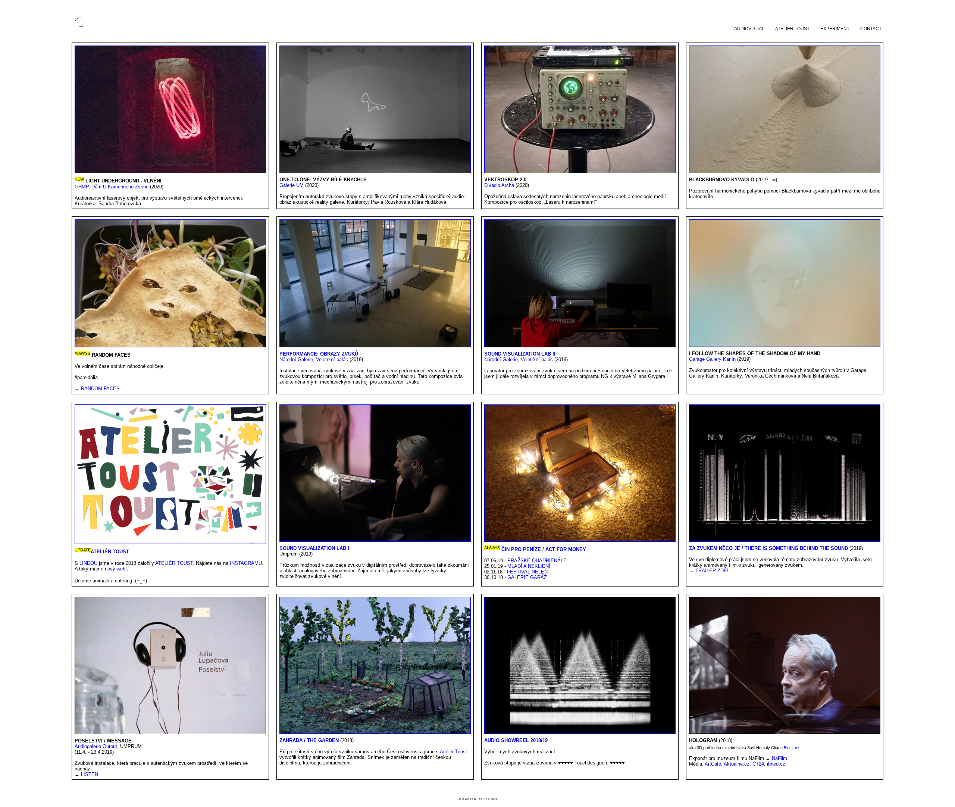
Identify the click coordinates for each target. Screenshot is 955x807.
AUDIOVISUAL (749, 28)
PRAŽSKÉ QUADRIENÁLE (537, 560)
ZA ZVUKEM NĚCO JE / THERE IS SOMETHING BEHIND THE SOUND (768, 548)
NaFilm (779, 758)
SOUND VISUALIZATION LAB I (314, 548)
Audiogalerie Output (96, 746)
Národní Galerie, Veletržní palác (314, 359)
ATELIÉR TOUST (110, 552)
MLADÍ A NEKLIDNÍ (528, 566)
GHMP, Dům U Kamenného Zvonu (112, 187)
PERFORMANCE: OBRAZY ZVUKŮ (318, 354)
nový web (115, 569)
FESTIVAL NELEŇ (527, 572)
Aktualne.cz (736, 764)
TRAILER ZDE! (712, 570)
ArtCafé (713, 764)
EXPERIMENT (834, 28)
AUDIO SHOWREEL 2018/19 (516, 740)
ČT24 (758, 764)
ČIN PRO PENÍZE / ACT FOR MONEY (543, 549)
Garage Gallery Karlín (712, 359)
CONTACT (871, 28)
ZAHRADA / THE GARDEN (309, 740)
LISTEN (89, 774)
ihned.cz (776, 764)
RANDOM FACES (100, 388)
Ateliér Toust (453, 751)
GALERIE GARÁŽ (527, 577)
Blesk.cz (791, 747)
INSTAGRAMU (246, 563)
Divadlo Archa (500, 185)
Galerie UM (292, 185)
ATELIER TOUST (792, 28)
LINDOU (88, 563)
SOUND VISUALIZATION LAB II (519, 354)
